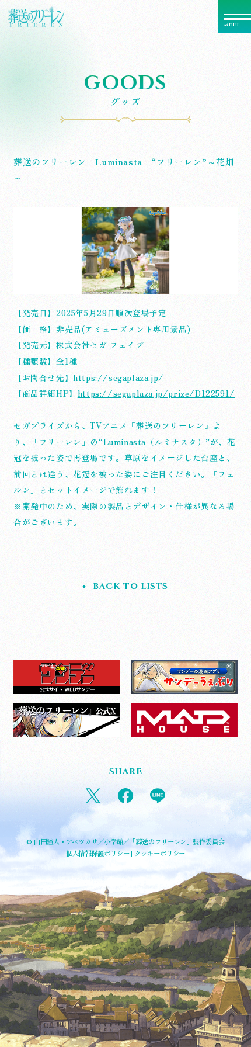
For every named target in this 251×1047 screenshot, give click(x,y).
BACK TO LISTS (130, 586)
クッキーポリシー (159, 853)
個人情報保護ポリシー (98, 853)
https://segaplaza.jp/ (118, 377)
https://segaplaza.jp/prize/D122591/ (156, 393)
